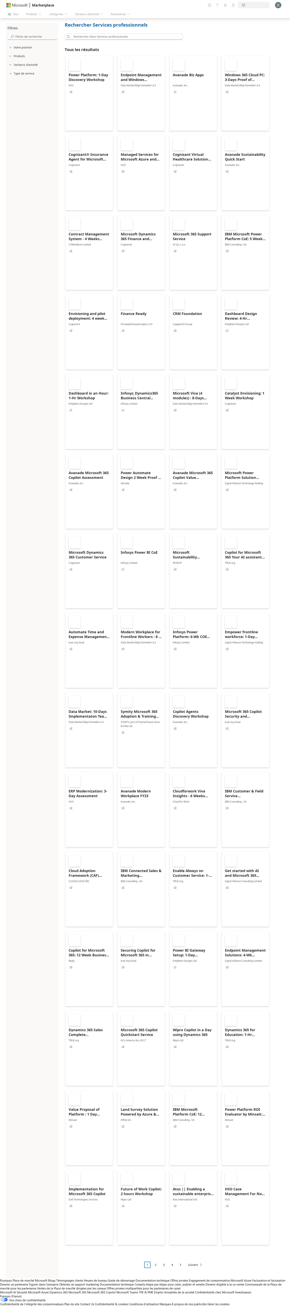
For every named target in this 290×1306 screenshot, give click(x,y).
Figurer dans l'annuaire (43, 1284)
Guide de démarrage (121, 1280)
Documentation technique (152, 1280)
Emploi (158, 1292)
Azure (45, 1292)
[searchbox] (36, 36)
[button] (67, 36)
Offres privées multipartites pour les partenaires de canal (144, 1288)
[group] (71, 91)
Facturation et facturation (268, 1280)
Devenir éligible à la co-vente (225, 1284)
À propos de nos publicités (189, 1304)
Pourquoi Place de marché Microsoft (23, 1280)
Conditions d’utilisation (144, 1304)
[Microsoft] (17, 5)
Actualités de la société (179, 1292)
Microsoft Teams (127, 1292)
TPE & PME (146, 1292)
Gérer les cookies (218, 1304)
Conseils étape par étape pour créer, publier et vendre (170, 1284)
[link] (89, 93)
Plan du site (71, 1304)
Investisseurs (243, 1292)
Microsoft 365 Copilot (101, 1292)
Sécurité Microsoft (28, 1292)
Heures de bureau (95, 1280)
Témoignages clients (69, 1280)
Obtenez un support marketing (79, 1284)
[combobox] (125, 36)
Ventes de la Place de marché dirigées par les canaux (71, 1288)
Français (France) (11, 1296)
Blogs (51, 1280)
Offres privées (179, 1280)
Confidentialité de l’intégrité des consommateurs (32, 1304)
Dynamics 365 (59, 1292)
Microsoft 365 (77, 1292)
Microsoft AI (8, 1292)
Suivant (193, 1265)
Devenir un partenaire (14, 1284)
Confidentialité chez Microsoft (214, 1292)
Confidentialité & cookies (111, 1304)
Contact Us (87, 1304)
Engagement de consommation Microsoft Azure (220, 1280)
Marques (165, 1304)
